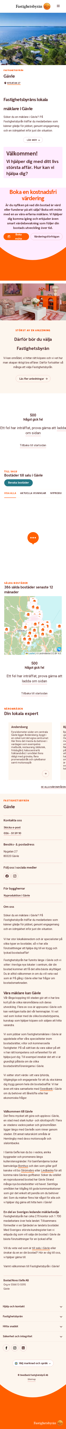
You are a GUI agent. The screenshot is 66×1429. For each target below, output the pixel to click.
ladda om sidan (34, 681)
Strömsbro (27, 1170)
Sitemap (32, 1379)
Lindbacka (47, 1170)
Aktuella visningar (33, 493)
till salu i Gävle (41, 1248)
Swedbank (46, 1088)
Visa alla (10, 493)
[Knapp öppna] (45, 773)
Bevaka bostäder (18, 483)
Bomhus (23, 1166)
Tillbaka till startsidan (33, 445)
